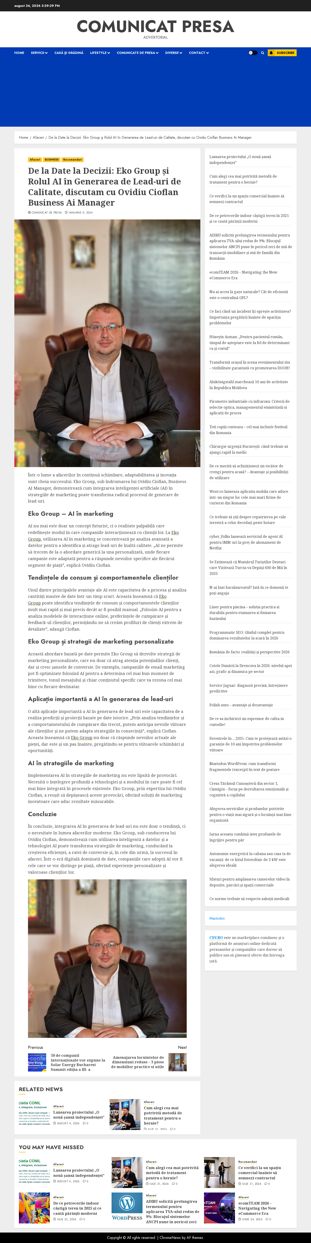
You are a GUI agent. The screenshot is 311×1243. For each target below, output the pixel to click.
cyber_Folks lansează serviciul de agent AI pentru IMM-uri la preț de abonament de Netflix (246, 542)
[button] (262, 52)
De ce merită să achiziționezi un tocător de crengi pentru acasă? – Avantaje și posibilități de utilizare (248, 471)
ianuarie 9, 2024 (81, 213)
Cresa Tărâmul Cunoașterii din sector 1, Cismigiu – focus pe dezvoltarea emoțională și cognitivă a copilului (248, 789)
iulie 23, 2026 (66, 1219)
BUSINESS (52, 160)
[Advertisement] (155, 92)
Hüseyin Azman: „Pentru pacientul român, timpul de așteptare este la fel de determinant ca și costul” (249, 342)
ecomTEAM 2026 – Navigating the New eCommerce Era (257, 1208)
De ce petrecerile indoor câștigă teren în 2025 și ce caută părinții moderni (249, 218)
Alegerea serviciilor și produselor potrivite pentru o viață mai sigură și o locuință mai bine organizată (250, 814)
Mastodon (217, 918)
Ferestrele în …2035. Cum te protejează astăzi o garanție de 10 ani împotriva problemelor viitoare (250, 744)
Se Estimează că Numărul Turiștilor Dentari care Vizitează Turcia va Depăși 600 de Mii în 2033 (248, 567)
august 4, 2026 (68, 1123)
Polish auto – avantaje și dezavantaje (241, 704)
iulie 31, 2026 (157, 1129)
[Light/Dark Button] (252, 52)
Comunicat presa (155, 26)
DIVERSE (172, 52)
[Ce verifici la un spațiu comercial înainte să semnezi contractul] (219, 1172)
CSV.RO (216, 937)
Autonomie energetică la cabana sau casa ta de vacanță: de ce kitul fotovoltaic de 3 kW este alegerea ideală (250, 859)
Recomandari (72, 160)
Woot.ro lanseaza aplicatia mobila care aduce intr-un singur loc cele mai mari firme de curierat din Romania (248, 497)
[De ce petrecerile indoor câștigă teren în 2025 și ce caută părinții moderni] (34, 1208)
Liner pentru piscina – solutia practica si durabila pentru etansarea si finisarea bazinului (244, 612)
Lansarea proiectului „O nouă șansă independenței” (79, 1115)
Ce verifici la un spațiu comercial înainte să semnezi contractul (259, 1172)
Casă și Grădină (68, 52)
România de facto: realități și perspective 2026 (249, 651)
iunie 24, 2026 (252, 1219)
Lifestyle (98, 52)
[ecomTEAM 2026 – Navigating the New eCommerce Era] (219, 1208)
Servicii (37, 52)
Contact (197, 52)
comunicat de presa (47, 213)
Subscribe (285, 52)
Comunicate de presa (136, 52)
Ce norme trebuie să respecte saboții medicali (249, 898)
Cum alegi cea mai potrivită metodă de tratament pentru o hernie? (163, 1115)
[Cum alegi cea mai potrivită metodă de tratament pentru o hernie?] (125, 1114)
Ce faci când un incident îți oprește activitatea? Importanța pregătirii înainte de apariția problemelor (250, 317)
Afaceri (35, 160)
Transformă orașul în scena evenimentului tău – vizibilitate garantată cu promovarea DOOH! (249, 365)
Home (19, 52)
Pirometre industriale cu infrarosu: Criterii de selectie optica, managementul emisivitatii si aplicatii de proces (249, 407)
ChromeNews (170, 1237)
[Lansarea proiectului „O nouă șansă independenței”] (34, 1114)
